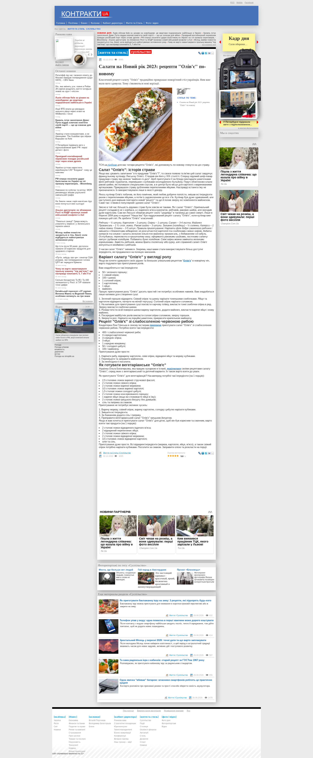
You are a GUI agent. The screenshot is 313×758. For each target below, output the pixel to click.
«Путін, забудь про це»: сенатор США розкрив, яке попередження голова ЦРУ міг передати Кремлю (74, 260)
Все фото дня (229, 56)
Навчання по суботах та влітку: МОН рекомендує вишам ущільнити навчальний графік (73, 192)
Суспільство (93, 29)
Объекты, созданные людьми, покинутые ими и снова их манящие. (126, 576)
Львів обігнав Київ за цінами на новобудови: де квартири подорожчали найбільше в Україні (157, 33)
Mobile (240, 2)
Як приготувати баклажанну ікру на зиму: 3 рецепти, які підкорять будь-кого (165, 600)
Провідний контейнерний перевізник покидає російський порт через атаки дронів (72, 158)
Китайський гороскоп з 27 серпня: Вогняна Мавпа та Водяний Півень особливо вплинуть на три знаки (73, 293)
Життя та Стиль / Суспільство (117, 453)
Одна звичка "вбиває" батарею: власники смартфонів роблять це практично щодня (166, 681)
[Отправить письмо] (212, 53)
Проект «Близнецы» (188, 569)
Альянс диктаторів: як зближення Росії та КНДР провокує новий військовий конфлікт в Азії (150, 40)
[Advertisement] (156, 484)
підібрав (112, 164)
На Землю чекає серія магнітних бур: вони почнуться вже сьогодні (73, 202)
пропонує (155, 325)
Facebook (249, 2)
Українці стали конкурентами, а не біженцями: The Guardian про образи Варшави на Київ (73, 136)
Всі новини (88, 301)
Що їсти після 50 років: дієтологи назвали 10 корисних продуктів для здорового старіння (72, 248)
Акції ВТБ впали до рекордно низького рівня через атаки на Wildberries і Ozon (70, 111)
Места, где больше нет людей (116, 569)
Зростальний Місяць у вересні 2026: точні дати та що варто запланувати (163, 640)
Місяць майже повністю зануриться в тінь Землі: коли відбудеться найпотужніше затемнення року (156, 41)
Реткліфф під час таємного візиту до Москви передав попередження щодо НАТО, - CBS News (73, 77)
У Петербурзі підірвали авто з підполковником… (237, 123)
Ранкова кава (63, 34)
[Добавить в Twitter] (206, 53)
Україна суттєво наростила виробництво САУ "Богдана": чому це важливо (73, 170)
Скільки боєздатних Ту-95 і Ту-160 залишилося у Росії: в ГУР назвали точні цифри (72, 282)
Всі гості (59, 62)
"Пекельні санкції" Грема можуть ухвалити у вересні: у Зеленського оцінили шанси (72, 223)
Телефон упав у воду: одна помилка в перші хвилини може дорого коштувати (167, 620)
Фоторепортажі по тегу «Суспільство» (122, 565)
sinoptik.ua (69, 356)
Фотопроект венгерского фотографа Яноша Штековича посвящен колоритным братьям (204, 577)
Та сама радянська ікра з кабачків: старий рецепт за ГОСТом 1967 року (162, 660)
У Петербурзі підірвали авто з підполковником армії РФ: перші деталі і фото (71, 147)
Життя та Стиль (76, 29)
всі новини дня (209, 45)
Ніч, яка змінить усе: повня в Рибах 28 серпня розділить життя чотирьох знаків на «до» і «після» (73, 89)
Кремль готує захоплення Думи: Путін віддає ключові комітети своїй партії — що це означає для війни (156, 34)
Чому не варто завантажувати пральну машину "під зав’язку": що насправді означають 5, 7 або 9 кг (74, 271)
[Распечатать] (209, 53)
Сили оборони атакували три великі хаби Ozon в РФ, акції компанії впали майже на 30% (72, 337)
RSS (232, 2)
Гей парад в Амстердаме (152, 569)
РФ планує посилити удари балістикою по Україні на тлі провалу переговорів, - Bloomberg (73, 181)
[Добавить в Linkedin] (202, 53)
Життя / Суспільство (178, 615)
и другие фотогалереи (248, 128)
